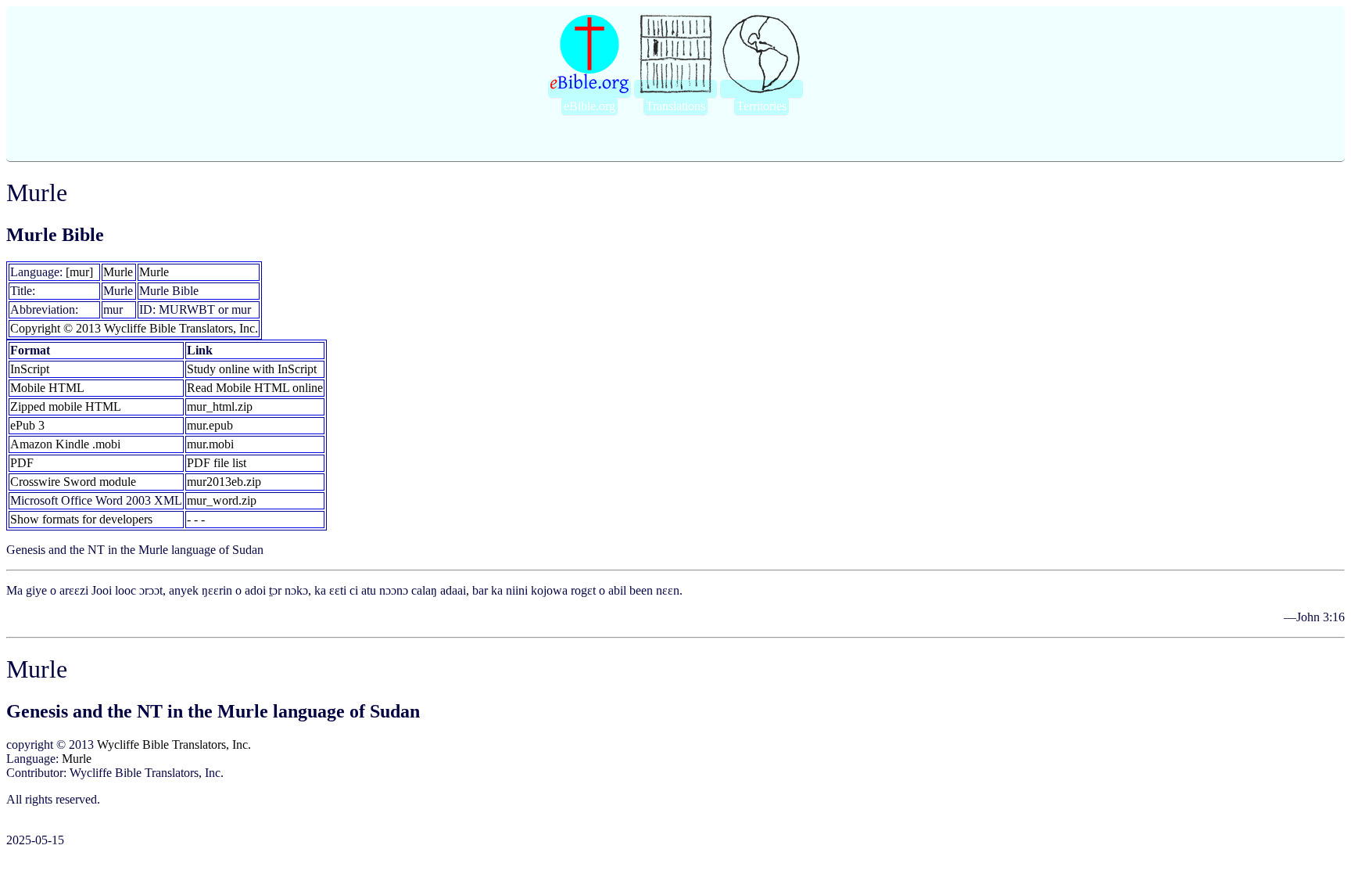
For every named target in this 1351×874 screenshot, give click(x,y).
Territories (761, 106)
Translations (675, 106)
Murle (118, 272)
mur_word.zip (221, 500)
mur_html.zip (220, 406)
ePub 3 (27, 425)
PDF (22, 462)
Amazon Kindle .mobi (65, 444)
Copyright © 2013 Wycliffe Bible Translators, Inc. (134, 328)
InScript (29, 369)
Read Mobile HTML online (255, 387)
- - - (196, 519)
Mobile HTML (47, 387)
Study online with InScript (252, 369)
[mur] (79, 272)
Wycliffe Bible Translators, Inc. (174, 744)
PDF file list (216, 462)
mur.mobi (210, 444)
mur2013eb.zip (224, 481)
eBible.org (589, 106)
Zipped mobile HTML (65, 406)
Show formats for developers (81, 519)
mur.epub (210, 425)
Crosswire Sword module (73, 481)
